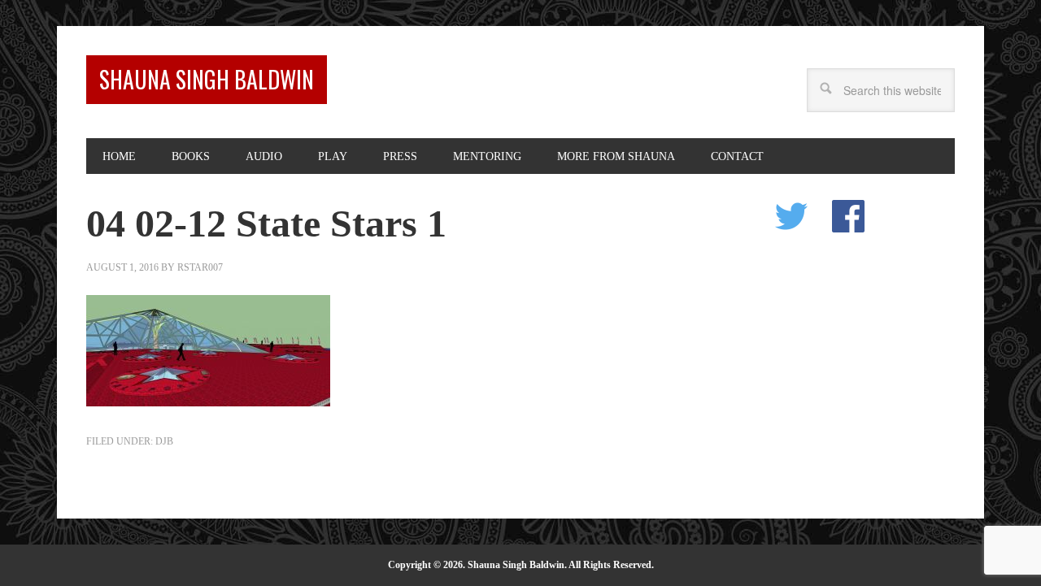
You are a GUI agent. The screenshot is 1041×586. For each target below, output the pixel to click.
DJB (164, 441)
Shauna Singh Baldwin (206, 79)
